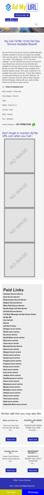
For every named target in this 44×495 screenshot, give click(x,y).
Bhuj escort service (10, 340)
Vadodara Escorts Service (13, 294)
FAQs (15, 480)
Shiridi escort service (11, 332)
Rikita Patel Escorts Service (13, 305)
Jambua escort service (12, 375)
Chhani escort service (11, 355)
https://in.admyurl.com (14, 87)
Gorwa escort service (11, 366)
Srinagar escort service (12, 329)
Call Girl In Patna (9, 326)
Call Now (11, 492)
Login (8, 20)
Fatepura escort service (12, 363)
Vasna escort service (11, 395)
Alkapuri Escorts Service (12, 303)
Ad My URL (7, 317)
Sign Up (14, 20)
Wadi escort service (10, 401)
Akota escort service (11, 349)
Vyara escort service (11, 343)
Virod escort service (11, 398)
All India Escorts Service (12, 311)
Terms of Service (25, 480)
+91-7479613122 (23, 124)
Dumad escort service (11, 358)
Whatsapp (33, 492)
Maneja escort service (11, 387)
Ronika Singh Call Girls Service (15, 308)
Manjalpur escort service (12, 390)
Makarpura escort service (13, 384)
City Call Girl (8, 320)
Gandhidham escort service (13, 337)
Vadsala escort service (12, 393)
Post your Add (21, 15)
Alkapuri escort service (12, 352)
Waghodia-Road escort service (15, 404)
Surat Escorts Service (11, 297)
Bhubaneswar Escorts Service (14, 300)
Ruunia (6, 323)
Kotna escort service (11, 381)
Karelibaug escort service (13, 378)
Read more (11, 439)
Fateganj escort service (12, 361)
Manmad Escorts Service (12, 346)
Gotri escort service (10, 369)
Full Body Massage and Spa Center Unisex (19, 314)
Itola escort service (10, 372)
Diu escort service (10, 334)
